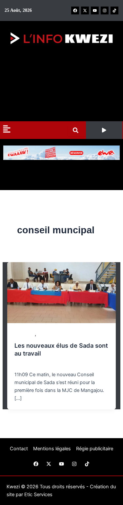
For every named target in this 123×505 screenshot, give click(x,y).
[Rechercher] (77, 130)
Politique (46, 334)
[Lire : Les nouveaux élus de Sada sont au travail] (61, 292)
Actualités (24, 334)
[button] (104, 130)
